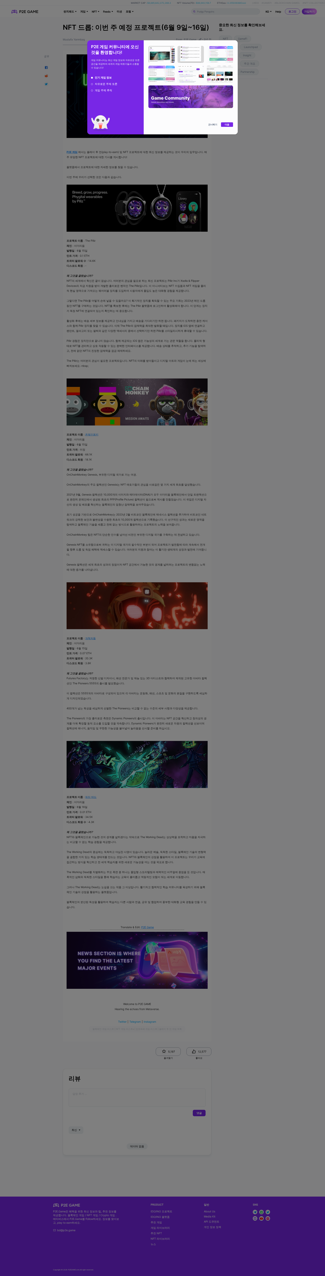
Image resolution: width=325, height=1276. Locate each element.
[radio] (101, 77)
